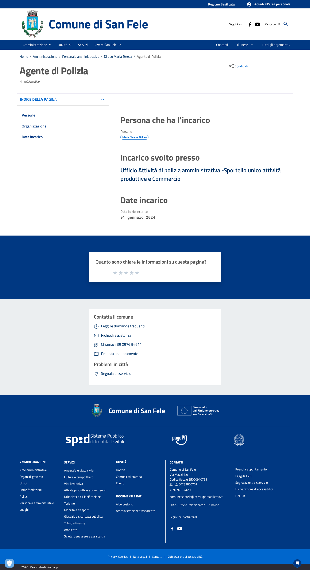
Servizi (69, 462)
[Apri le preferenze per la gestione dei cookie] (10, 564)
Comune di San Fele (98, 24)
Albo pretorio (124, 504)
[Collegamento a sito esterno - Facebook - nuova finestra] (249, 24)
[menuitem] (222, 44)
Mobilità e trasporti (76, 510)
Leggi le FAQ (243, 476)
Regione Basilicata (221, 4)
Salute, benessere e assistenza (84, 536)
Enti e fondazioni (31, 489)
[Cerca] (285, 24)
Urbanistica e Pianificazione (82, 496)
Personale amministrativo (80, 56)
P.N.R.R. (240, 495)
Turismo (69, 503)
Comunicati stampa (129, 476)
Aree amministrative (33, 469)
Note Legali (140, 556)
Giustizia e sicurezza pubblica (83, 516)
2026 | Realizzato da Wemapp (39, 567)
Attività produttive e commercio (85, 490)
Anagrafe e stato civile (79, 470)
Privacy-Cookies (118, 556)
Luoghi (24, 509)
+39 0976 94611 (180, 490)
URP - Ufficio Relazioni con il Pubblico (194, 504)
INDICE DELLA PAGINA (38, 99)
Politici (24, 496)
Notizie (120, 469)
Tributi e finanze (74, 523)
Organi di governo (31, 476)
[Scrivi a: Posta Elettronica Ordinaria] (200, 501)
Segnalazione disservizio (251, 482)
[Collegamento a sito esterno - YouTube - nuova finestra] (257, 24)
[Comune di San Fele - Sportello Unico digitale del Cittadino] (32, 24)
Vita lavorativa (73, 483)
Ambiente (70, 529)
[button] (268, 4)
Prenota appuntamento (251, 469)
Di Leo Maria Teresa (118, 56)
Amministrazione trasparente (135, 510)
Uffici (23, 483)
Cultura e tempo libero (78, 477)
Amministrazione (45, 56)
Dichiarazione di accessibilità (254, 489)
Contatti (176, 462)
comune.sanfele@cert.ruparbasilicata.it (196, 496)
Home (24, 56)
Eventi (120, 483)
